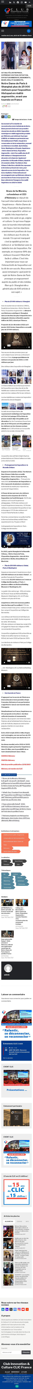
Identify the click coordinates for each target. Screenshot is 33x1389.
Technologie (7, 887)
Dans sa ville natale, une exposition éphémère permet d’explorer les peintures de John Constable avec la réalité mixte (22, 1267)
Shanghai (6, 864)
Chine (5, 861)
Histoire (20, 877)
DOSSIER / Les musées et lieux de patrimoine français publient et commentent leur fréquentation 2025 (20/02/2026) (22, 1279)
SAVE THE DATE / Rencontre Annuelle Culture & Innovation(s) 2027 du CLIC (19, 1052)
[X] (14, 2)
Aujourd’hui (9, 1221)
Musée (4, 80)
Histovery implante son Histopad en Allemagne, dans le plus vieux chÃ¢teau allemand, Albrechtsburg (15, 818)
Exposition (23, 75)
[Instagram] (21, 2)
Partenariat (7, 884)
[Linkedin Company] (10, 2)
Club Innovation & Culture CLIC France (16, 1365)
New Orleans (19, 861)
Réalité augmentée (15, 80)
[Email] (9, 116)
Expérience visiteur (9, 75)
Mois (27, 1221)
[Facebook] (17, 2)
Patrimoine (21, 884)
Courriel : (4, 1348)
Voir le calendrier (8, 1058)
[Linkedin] (7, 1309)
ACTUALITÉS (6, 73)
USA (18, 864)
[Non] (31, 1381)
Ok (17, 1386)
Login (29, 5)
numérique (21, 881)
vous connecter (15, 998)
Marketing (7, 881)
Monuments (25, 77)
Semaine (19, 1221)
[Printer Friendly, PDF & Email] (6, 106)
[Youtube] (25, 2)
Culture (15, 874)
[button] (5, 373)
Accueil (7, 1372)
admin (8, 104)
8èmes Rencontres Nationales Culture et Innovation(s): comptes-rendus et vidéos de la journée (22, 1229)
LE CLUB (24, 1372)
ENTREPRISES (16, 73)
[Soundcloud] (29, 2)
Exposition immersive (10, 77)
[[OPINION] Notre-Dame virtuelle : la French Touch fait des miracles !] (7, 902)
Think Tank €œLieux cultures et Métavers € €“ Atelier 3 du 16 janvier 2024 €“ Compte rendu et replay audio (22, 1254)
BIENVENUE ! (15, 1372)
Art (5, 874)
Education (7, 877)
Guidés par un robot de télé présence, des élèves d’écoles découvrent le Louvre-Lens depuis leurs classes (22, 1242)
